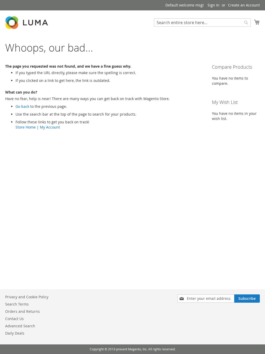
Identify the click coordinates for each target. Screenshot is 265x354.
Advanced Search (20, 325)
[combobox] (202, 22)
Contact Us (14, 318)
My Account (50, 127)
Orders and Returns (22, 311)
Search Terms (17, 304)
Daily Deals (14, 333)
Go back (22, 106)
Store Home (26, 127)
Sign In (213, 5)
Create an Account (244, 5)
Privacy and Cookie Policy (26, 296)
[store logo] (27, 22)
